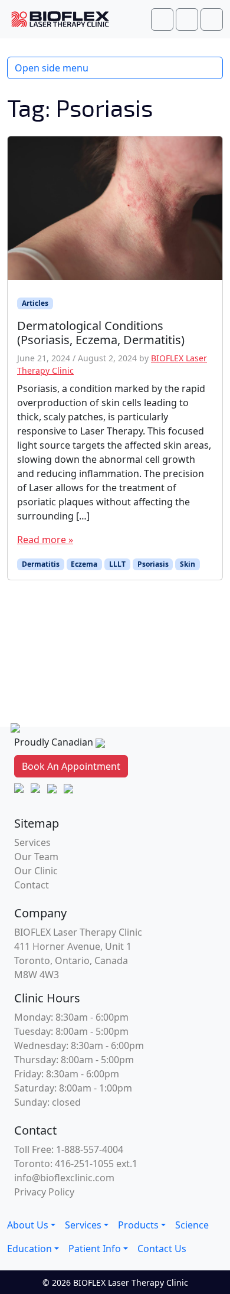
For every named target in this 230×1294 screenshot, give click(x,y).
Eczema (84, 564)
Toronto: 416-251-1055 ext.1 (75, 1163)
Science (192, 1224)
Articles (35, 303)
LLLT (117, 564)
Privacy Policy (44, 1191)
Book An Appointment (71, 766)
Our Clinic (36, 870)
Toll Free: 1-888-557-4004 (68, 1149)
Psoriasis (153, 564)
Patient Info (94, 1248)
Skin (187, 564)
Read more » (45, 539)
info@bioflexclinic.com (64, 1177)
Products (138, 1224)
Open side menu (51, 67)
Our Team (36, 856)
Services (32, 842)
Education (29, 1248)
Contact (31, 884)
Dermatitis (41, 564)
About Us (27, 1224)
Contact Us (161, 1248)
